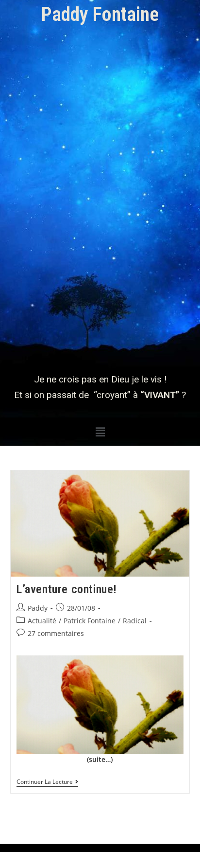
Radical (135, 620)
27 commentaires (56, 633)
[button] (100, 431)
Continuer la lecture (47, 782)
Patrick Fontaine (90, 620)
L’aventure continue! (67, 589)
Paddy (38, 608)
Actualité (42, 620)
